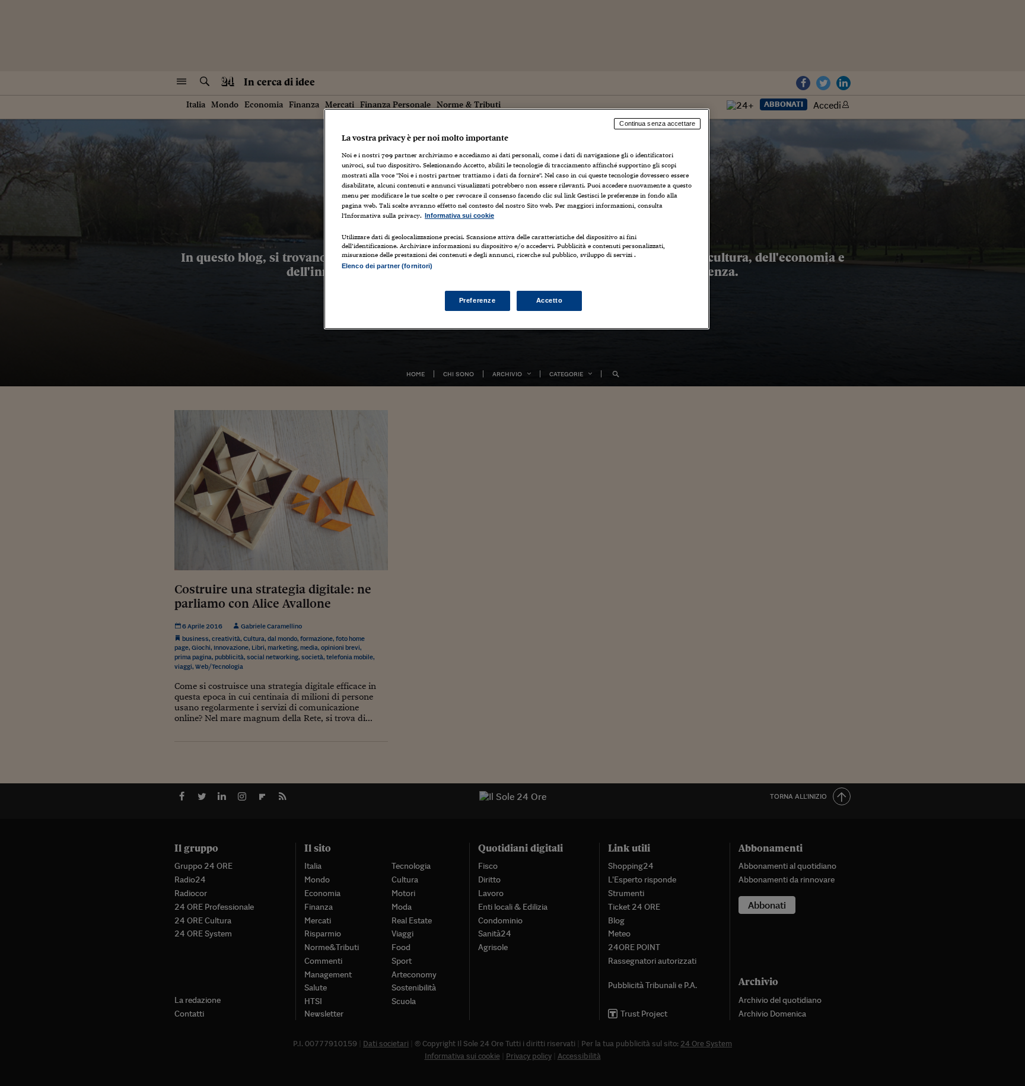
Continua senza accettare (657, 123)
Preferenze (477, 300)
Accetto (549, 300)
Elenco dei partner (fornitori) (387, 265)
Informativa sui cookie (459, 215)
